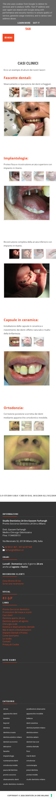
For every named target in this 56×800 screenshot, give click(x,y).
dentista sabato (32, 737)
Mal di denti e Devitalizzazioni (17, 629)
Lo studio (7, 638)
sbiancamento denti (11, 779)
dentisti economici (10, 742)
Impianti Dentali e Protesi (15, 632)
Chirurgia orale (10, 624)
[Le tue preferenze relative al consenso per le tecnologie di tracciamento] (51, 795)
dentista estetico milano (12, 737)
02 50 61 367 (11, 547)
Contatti (7, 641)
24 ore (5, 709)
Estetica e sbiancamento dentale (19, 626)
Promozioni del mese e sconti (17, 612)
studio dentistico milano (35, 779)
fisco (28, 751)
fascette (6, 751)
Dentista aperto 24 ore (14, 618)
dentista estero (32, 732)
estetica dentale (32, 746)
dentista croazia (9, 732)
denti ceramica (32, 723)
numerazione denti (10, 760)
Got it (36, 23)
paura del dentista (10, 770)
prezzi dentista (32, 770)
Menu (9, 37)
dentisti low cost (32, 742)
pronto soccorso (9, 775)
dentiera (6, 728)
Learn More (23, 23)
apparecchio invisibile (34, 713)
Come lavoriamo (11, 635)
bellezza (29, 718)
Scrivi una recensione (13, 583)
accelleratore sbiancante (35, 709)
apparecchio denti (10, 713)
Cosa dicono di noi (12, 580)
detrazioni (7, 746)
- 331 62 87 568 (24, 547)
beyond (6, 723)
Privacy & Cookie (11, 644)
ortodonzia (30, 760)
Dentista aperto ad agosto (15, 621)
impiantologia (8, 756)
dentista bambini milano (35, 728)
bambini (6, 718)
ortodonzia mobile (10, 765)
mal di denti (31, 756)
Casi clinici (8, 615)
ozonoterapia (31, 765)
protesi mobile (32, 775)
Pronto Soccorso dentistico (16, 609)
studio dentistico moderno (13, 784)
